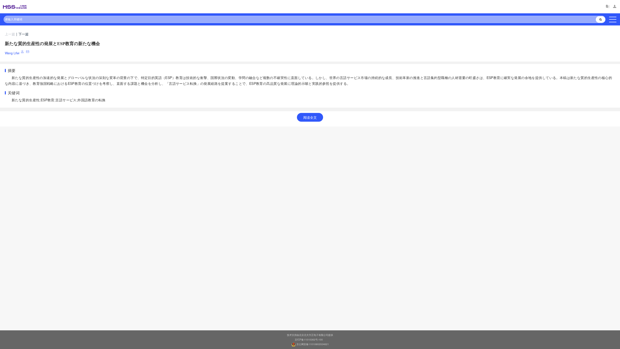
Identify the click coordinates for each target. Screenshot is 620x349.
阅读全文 (310, 117)
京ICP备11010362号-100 (309, 339)
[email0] (28, 51)
